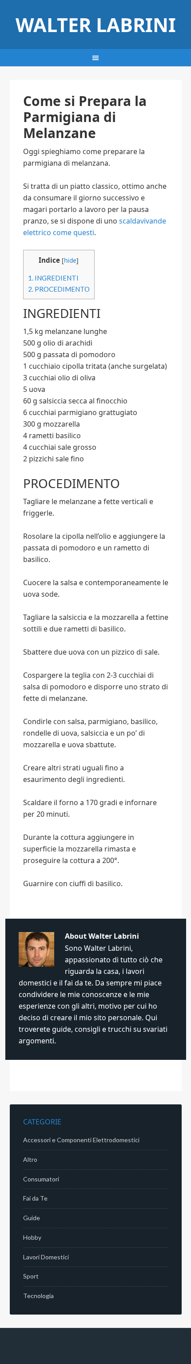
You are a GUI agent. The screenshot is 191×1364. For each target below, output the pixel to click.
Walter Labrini (96, 25)
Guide (31, 1217)
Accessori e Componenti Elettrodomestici (81, 1140)
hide (70, 260)
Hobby (32, 1237)
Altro (30, 1159)
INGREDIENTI (53, 278)
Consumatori (41, 1179)
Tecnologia (38, 1295)
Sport (31, 1276)
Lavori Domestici (46, 1257)
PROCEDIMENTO (59, 289)
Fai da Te (35, 1198)
